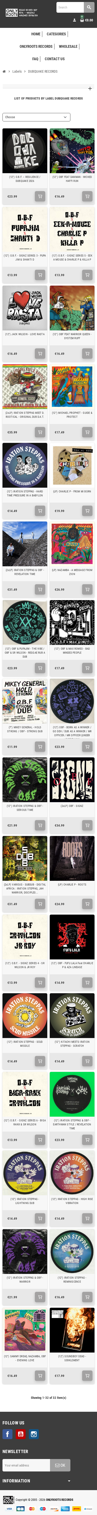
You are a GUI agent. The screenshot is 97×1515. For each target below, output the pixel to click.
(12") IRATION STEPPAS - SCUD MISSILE (25, 1043)
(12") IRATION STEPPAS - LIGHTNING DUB (24, 1201)
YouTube (21, 1434)
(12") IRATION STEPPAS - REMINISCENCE (72, 1279)
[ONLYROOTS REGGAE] (20, 12)
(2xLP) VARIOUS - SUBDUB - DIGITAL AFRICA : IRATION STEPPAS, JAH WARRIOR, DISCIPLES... (25, 888)
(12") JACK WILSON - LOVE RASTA (25, 334)
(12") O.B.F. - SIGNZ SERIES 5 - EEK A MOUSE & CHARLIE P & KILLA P (72, 257)
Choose (10, 117)
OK (62, 1465)
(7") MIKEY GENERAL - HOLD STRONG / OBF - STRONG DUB (25, 729)
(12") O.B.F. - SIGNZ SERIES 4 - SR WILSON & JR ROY (25, 965)
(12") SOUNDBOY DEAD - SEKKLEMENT (72, 1358)
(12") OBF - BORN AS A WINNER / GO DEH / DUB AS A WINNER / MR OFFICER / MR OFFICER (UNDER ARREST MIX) (72, 733)
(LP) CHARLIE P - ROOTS (72, 884)
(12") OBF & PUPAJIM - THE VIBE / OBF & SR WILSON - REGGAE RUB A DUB (25, 652)
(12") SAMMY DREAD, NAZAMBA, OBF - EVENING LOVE (25, 1358)
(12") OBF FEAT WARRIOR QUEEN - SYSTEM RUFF (72, 336)
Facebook (7, 1434)
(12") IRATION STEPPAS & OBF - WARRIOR (25, 1279)
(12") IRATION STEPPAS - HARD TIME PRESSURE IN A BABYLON (25, 493)
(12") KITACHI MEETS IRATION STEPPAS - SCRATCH (72, 1043)
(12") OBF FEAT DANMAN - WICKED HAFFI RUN (72, 179)
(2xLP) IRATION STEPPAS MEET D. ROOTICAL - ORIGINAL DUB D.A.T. (24, 414)
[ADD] (40, 196)
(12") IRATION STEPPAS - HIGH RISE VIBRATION (72, 1201)
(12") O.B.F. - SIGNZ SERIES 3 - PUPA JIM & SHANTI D (25, 257)
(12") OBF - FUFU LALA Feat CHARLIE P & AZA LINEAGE (72, 965)
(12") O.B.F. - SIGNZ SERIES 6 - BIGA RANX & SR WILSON (25, 1122)
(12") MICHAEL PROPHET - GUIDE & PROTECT (72, 414)
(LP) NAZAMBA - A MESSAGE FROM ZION (72, 572)
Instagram (34, 1434)
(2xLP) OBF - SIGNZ (72, 806)
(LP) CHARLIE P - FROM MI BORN (72, 491)
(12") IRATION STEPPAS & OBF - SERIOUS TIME (25, 808)
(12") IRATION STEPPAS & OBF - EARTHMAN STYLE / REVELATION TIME (72, 1124)
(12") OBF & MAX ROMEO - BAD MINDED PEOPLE (72, 650)
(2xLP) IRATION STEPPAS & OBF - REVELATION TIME (25, 572)
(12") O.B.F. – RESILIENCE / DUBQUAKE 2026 (24, 179)
